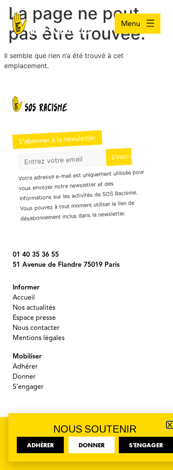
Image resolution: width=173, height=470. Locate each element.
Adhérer (25, 366)
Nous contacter (36, 328)
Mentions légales (39, 338)
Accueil (24, 297)
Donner (24, 376)
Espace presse (34, 317)
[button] (170, 425)
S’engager (28, 386)
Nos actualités (34, 307)
